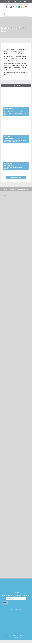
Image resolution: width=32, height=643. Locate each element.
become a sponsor (24, 189)
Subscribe (4, 602)
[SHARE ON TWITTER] (6, 47)
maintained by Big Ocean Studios (16, 637)
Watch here (23, 1)
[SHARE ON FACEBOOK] (8, 47)
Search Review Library (16, 177)
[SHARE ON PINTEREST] (11, 47)
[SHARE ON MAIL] (14, 47)
